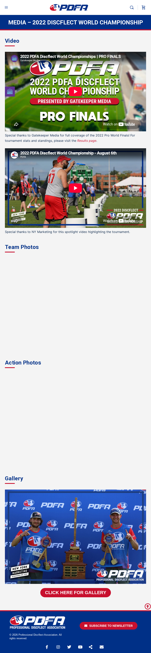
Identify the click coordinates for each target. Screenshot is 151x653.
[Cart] (143, 7)
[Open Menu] (6, 7)
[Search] (132, 7)
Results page (86, 141)
